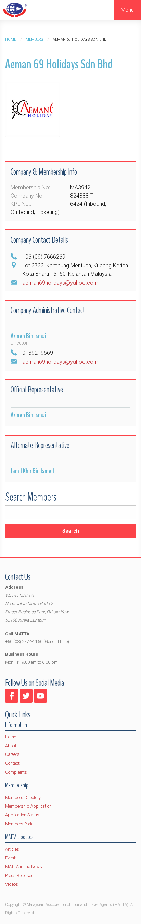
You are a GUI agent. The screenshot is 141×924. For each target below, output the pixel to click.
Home (10, 39)
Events (11, 857)
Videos (11, 884)
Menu (127, 10)
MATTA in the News (23, 866)
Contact (12, 763)
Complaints (16, 772)
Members (34, 39)
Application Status (22, 814)
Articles (12, 849)
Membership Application (28, 806)
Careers (12, 754)
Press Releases (19, 875)
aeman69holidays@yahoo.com (60, 282)
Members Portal (20, 823)
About (10, 745)
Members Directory (23, 797)
